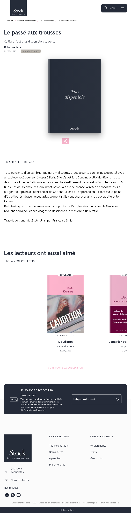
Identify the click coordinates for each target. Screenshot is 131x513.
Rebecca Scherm (14, 47)
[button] (31, 51)
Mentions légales (90, 502)
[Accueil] (18, 8)
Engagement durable (21, 502)
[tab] (13, 162)
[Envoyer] (117, 399)
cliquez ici (40, 409)
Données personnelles (71, 502)
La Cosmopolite (47, 20)
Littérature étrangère (26, 20)
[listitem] (7, 495)
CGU (34, 502)
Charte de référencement (49, 502)
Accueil (10, 20)
